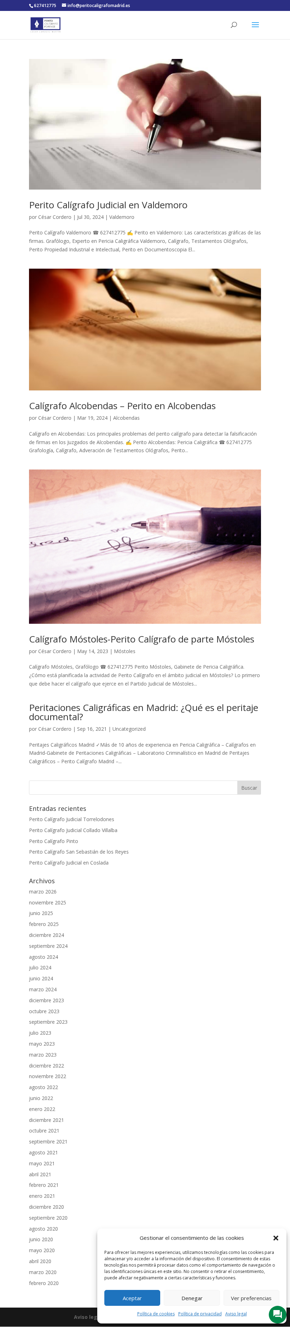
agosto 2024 (43, 957)
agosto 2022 (43, 1087)
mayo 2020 (42, 1250)
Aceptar (132, 1298)
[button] (275, 1238)
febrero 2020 (44, 1283)
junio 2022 (41, 1098)
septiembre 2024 (48, 946)
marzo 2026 (43, 891)
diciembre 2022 (46, 1065)
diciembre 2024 (46, 935)
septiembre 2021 (48, 1141)
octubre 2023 (44, 1011)
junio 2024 (41, 978)
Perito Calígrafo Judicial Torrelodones (71, 819)
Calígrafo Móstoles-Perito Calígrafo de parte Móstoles (141, 639)
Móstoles (124, 651)
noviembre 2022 (47, 1076)
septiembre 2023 (48, 1021)
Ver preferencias (251, 1298)
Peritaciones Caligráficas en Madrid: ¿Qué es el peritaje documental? (143, 712)
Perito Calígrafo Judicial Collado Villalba (73, 830)
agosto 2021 (43, 1152)
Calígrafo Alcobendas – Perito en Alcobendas (122, 405)
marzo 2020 (43, 1272)
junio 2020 (41, 1239)
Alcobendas (126, 417)
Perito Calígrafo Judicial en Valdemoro (108, 204)
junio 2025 (41, 913)
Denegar (192, 1298)
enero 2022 (42, 1109)
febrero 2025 (44, 924)
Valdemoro (121, 217)
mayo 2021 (42, 1163)
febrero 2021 (44, 1185)
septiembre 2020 (48, 1217)
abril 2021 (40, 1174)
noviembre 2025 (47, 902)
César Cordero (54, 217)
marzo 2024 (43, 989)
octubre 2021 (44, 1130)
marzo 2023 (43, 1054)
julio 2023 (40, 1032)
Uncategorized (129, 728)
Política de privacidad (200, 1314)
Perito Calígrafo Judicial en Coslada (69, 862)
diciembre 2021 (46, 1120)
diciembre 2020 (46, 1206)
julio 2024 (40, 967)
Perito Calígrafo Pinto (53, 841)
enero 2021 (42, 1195)
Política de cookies (156, 1314)
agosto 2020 (43, 1228)
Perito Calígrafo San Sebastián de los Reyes (79, 851)
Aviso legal (236, 1314)
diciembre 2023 (46, 1000)
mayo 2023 (42, 1043)
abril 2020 (40, 1261)
